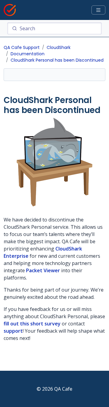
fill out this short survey (32, 323)
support (13, 331)
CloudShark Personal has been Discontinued (57, 60)
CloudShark (59, 47)
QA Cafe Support (22, 47)
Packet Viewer (43, 270)
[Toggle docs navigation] (98, 10)
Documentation (28, 54)
